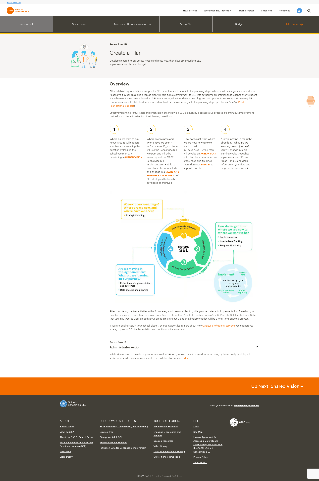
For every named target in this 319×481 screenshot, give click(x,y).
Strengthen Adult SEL (111, 437)
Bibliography (66, 456)
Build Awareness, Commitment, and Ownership (124, 426)
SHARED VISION (133, 157)
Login (299, 10)
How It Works (67, 426)
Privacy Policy (200, 457)
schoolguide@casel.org (246, 405)
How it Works (190, 10)
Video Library (160, 446)
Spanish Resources (163, 440)
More (186, 358)
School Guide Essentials (166, 426)
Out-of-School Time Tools (167, 456)
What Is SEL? (67, 431)
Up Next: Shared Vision (276, 385)
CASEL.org (177, 476)
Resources (266, 10)
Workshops (284, 10)
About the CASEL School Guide (76, 437)
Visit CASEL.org (14, 2)
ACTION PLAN (208, 153)
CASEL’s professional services (218, 325)
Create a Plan (106, 431)
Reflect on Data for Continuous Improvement (123, 447)
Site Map (198, 431)
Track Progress (246, 10)
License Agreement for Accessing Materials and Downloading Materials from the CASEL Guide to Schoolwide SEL (207, 444)
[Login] (299, 10)
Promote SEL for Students (113, 442)
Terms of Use (200, 462)
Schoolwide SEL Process (216, 10)
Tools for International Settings (169, 451)
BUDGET (205, 164)
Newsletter (65, 451)
